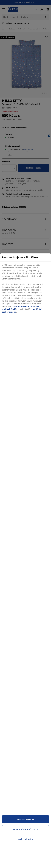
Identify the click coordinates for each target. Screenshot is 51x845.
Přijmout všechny (25, 819)
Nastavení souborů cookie (25, 829)
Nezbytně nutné (25, 839)
